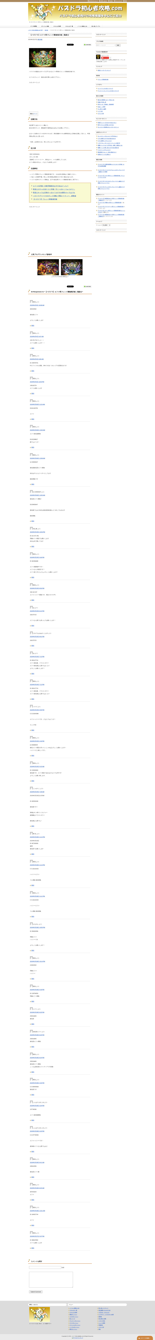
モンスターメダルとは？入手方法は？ (108, 136)
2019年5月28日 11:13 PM (37, 865)
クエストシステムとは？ (104, 150)
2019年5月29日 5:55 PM (37, 710)
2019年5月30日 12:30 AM (37, 430)
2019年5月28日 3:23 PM (37, 1131)
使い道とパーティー (103, 1308)
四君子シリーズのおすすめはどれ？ (107, 122)
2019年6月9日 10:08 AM (37, 305)
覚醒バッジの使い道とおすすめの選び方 (108, 147)
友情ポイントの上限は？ (104, 154)
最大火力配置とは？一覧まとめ (106, 100)
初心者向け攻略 (102, 1318)
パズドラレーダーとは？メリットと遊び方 (109, 143)
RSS (126, 1)
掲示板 (40, 39)
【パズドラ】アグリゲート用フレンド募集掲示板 (111, 206)
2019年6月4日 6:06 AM (37, 359)
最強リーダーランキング (104, 70)
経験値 (100, 1316)
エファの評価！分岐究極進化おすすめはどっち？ (51, 186)
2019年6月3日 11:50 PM (37, 382)
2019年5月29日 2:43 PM (37, 741)
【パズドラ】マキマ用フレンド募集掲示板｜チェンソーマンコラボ (111, 176)
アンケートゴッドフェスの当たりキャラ (108, 91)
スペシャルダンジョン (75, 1325)
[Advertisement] (60, 95)
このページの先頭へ (145, 1338)
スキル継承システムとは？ (105, 140)
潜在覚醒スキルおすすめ (104, 1310)
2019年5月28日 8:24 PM (37, 1057)
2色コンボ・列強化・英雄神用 (106, 104)
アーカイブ (99, 225)
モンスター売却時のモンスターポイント (108, 127)
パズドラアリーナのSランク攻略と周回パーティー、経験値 (54, 196)
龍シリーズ (72, 1318)
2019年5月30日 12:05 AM (37, 495)
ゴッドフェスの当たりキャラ (105, 88)
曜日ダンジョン (73, 1329)
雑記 (100, 1329)
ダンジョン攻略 (45, 26)
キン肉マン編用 (102, 109)
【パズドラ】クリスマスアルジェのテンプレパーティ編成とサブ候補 (111, 170)
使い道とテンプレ (96, 26)
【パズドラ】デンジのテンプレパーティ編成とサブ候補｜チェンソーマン (111, 187)
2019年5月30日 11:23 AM (37, 404)
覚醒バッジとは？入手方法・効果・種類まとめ (110, 145)
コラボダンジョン (74, 1316)
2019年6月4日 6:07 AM (37, 336)
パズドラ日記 (102, 1321)
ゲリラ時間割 (33, 26)
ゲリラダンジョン (74, 1323)
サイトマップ (118, 1)
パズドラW (101, 1327)
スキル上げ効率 (57, 26)
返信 (32, 325)
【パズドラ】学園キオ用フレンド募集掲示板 (109, 202)
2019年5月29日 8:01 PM (37, 636)
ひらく (35, 113)
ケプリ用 (100, 111)
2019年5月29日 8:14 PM (37, 611)
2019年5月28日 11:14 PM (37, 837)
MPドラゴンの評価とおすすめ (106, 125)
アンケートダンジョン (75, 1321)
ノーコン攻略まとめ (82, 26)
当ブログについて (93, 1)
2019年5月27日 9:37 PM (37, 1236)
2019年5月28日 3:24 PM (37, 1105)
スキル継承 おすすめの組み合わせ (107, 138)
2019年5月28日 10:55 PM (37, 927)
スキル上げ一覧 (69, 26)
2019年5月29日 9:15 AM (37, 766)
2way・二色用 (101, 106)
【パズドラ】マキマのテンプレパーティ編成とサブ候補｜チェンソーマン (111, 182)
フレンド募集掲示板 (103, 79)
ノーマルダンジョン (74, 1327)
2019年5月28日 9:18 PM (37, 989)
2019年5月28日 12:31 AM (37, 1210)
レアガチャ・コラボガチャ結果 (106, 1314)
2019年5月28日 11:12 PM (37, 896)
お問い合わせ (103, 1)
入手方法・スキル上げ (104, 1312)
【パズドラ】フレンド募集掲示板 (45, 199)
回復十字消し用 (102, 102)
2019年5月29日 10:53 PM (37, 532)
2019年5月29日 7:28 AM (37, 792)
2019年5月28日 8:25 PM (37, 1012)
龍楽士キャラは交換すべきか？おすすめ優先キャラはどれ (54, 192)
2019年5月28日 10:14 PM (37, 961)
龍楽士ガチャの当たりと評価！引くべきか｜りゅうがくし (54, 189)
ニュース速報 (102, 1323)
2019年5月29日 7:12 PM (37, 656)
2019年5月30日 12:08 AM (37, 458)
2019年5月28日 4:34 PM (37, 1083)
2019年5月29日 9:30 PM (37, 557)
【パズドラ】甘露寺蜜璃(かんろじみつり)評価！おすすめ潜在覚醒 (111, 165)
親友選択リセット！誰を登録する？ (107, 152)
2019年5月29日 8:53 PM (37, 588)
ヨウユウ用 (101, 113)
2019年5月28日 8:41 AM (37, 1162)
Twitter (111, 1)
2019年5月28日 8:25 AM (37, 1188)
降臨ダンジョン (73, 1314)
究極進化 (101, 1325)
